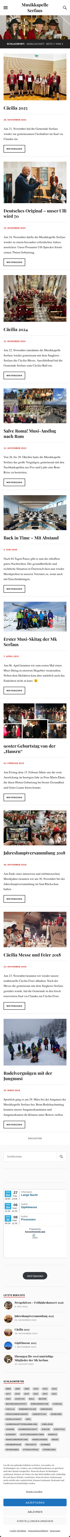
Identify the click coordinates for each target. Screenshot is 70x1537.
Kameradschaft (28, 1429)
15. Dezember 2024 (15, 341)
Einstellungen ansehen (35, 1521)
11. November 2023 (15, 448)
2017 (8, 1394)
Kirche (46, 1429)
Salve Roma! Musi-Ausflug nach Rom (30, 433)
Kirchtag (59, 1429)
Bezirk (43, 1399)
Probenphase (13, 1444)
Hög (28, 1419)
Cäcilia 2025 (16, 108)
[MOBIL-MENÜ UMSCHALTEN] (6, 7)
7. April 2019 (11, 656)
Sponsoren (12, 1449)
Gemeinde (56, 1414)
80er (8, 1389)
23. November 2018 (15, 966)
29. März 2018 (12, 1090)
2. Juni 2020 (10, 549)
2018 (17, 1394)
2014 (36, 1389)
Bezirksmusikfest (16, 1404)
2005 (17, 1389)
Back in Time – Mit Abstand (31, 537)
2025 (8, 1399)
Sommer (45, 1444)
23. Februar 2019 (14, 763)
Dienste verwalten (34, 1491)
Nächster (35, 1138)
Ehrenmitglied (27, 1409)
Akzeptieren (35, 1502)
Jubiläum (47, 1424)
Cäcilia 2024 (16, 329)
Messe (55, 1439)
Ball (31, 1399)
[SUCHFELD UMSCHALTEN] (64, 7)
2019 (26, 1394)
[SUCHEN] (61, 1156)
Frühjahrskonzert (17, 1414)
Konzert (11, 1434)
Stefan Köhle (31, 1449)
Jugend (10, 1429)
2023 (45, 1394)
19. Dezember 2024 (15, 228)
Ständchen (49, 1449)
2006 (26, 1389)
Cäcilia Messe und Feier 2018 (32, 954)
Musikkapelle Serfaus (35, 7)
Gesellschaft (14, 1419)
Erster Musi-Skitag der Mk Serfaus (30, 641)
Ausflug (20, 1399)
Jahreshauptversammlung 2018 (34, 852)
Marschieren (39, 1439)
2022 (35, 1394)
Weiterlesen (14, 149)
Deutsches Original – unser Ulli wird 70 (35, 213)
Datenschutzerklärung (38, 1530)
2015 (45, 1389)
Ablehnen (35, 1511)
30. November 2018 (15, 864)
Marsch (52, 1434)
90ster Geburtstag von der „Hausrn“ (29, 748)
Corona (57, 1404)
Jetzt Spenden (35, 1275)
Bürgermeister (39, 1404)
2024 (54, 1394)
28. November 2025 (15, 119)
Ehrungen (46, 1409)
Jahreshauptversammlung (21, 1424)
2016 (54, 1389)
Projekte (31, 1444)
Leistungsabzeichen (32, 1434)
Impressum (55, 1530)
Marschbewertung (17, 1439)
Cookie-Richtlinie (18, 1530)
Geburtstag (39, 1414)
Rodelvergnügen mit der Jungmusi (28, 1075)
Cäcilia (10, 1409)
